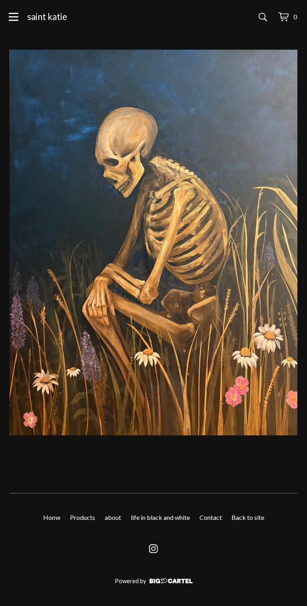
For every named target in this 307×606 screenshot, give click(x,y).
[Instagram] (153, 549)
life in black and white (160, 517)
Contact (210, 517)
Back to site (247, 517)
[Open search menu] (263, 17)
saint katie (47, 16)
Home (51, 517)
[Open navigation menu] (13, 17)
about (113, 517)
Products (82, 517)
